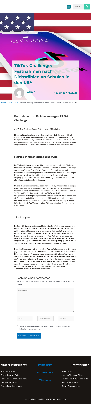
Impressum (45, 364)
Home (3, 102)
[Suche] (87, 6)
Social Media (13, 102)
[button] (69, 7)
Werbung (45, 380)
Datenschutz (45, 372)
